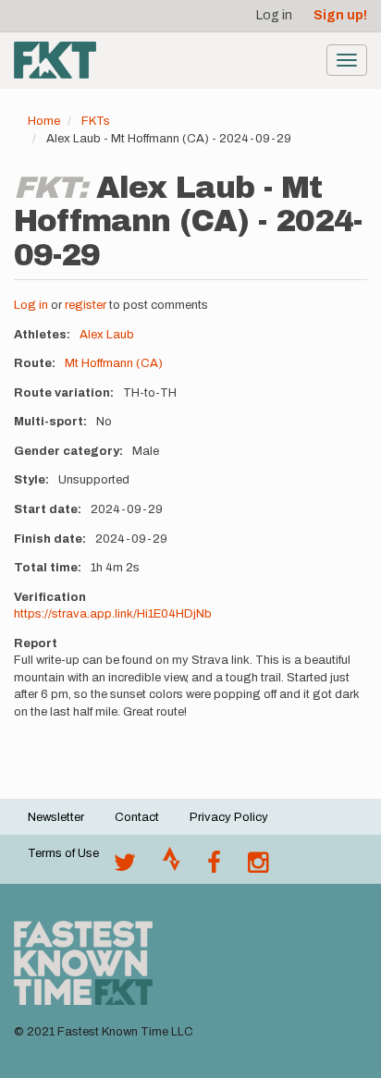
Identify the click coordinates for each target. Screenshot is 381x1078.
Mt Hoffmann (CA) (114, 363)
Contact (137, 817)
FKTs (95, 121)
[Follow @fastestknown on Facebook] (214, 867)
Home (44, 121)
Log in (274, 15)
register (85, 305)
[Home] (55, 60)
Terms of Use (63, 853)
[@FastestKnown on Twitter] (125, 867)
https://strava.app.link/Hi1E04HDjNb (113, 613)
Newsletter (56, 817)
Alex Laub (107, 334)
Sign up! (340, 15)
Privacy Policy (229, 817)
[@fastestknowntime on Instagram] (258, 867)
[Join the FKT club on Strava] (171, 867)
